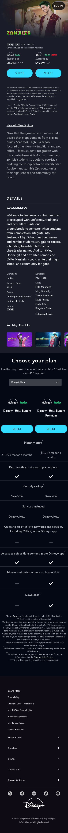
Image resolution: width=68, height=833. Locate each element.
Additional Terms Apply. (24, 114)
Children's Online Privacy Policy (21, 704)
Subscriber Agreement (17, 717)
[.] (10, 793)
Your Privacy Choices (16, 723)
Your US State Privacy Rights (20, 710)
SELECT (19, 73)
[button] (34, 737)
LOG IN (58, 5)
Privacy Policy (13, 697)
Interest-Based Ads (16, 730)
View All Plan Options (20, 125)
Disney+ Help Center (43, 657)
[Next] (62, 339)
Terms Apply (12, 616)
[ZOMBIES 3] (48, 339)
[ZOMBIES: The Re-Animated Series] (19, 339)
